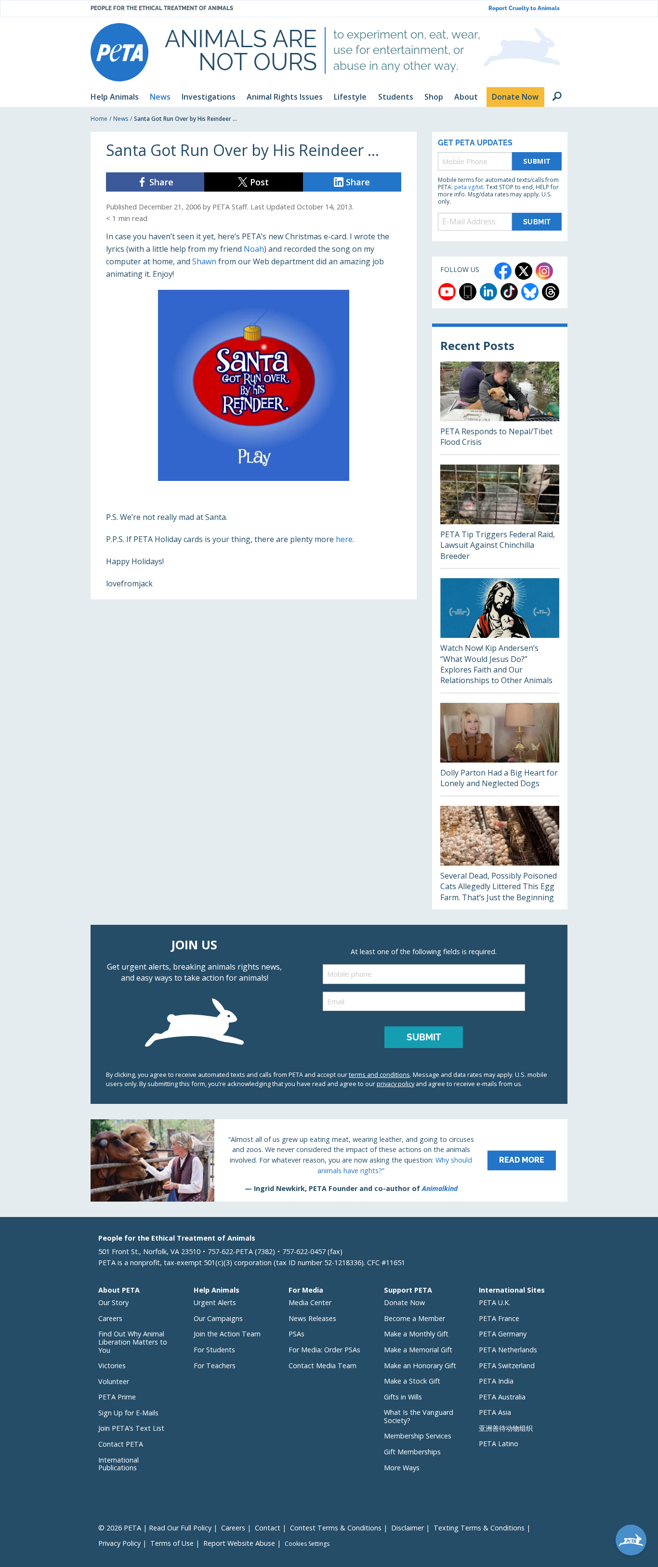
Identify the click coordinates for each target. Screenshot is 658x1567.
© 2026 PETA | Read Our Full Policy (154, 1527)
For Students (214, 1349)
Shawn (204, 261)
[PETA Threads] (550, 291)
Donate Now (404, 1302)
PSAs (296, 1333)
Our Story (113, 1302)
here (344, 539)
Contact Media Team (322, 1365)
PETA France (499, 1318)
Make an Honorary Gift (420, 1365)
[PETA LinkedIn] (488, 291)
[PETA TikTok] (509, 291)
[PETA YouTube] (447, 291)
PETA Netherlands (508, 1349)
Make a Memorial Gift (418, 1349)
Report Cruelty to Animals (524, 8)
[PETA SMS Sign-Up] (467, 291)
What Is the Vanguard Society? (418, 1416)
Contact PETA (120, 1444)
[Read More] (329, 1160)
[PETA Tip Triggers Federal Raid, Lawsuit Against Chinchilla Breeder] (499, 516)
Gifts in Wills (403, 1396)
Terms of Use (172, 1543)
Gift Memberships (412, 1451)
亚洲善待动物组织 (506, 1428)
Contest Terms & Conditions (336, 1527)
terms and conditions (379, 1074)
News (120, 119)
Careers (110, 1318)
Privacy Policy (119, 1543)
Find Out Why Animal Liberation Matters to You (132, 1341)
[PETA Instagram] (544, 271)
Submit (537, 161)
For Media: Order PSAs (324, 1349)
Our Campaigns (218, 1318)
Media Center (310, 1302)
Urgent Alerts (215, 1302)
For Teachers (215, 1365)
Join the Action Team (227, 1333)
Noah (254, 249)
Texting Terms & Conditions (479, 1527)
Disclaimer (407, 1527)
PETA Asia (495, 1412)
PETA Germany (502, 1333)
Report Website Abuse (239, 1543)
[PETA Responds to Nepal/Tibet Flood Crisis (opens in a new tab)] (499, 408)
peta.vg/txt (468, 187)
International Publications (118, 1464)
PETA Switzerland (507, 1365)
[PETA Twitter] (523, 271)
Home (99, 119)
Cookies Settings (307, 1544)
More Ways (402, 1467)
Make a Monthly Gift (416, 1333)
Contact (267, 1527)
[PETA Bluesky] (530, 291)
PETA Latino (498, 1443)
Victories (112, 1365)
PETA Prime (117, 1396)
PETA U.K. (494, 1302)
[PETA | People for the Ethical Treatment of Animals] (119, 52)
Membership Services (417, 1435)
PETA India (496, 1381)
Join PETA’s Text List (131, 1428)
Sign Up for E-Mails (128, 1412)
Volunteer (113, 1381)
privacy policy (395, 1083)
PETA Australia (502, 1396)
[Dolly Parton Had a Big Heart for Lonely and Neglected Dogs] (499, 749)
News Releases (312, 1318)
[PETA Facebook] (503, 271)
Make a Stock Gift (412, 1381)
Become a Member (414, 1318)
